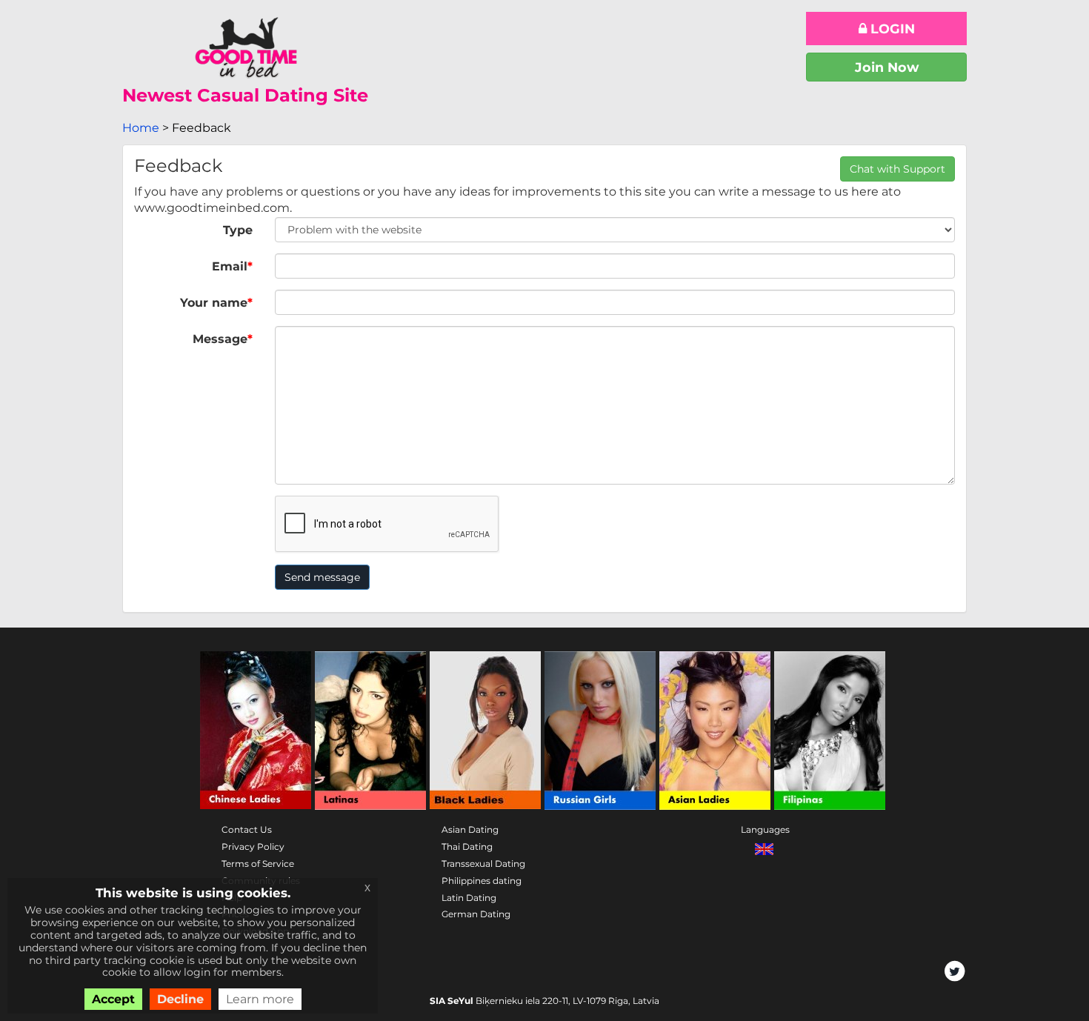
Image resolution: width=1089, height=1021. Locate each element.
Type (238, 230)
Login (891, 28)
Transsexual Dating (483, 863)
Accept (113, 999)
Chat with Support (897, 169)
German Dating (476, 913)
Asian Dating (470, 829)
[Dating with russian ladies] (600, 730)
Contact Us (247, 829)
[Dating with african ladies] (485, 730)
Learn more (260, 999)
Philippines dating (482, 880)
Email (232, 266)
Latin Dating (469, 897)
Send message (322, 577)
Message (223, 339)
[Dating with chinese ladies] (255, 730)
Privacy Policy (253, 846)
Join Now (887, 67)
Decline (180, 999)
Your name (216, 303)
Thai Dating (467, 846)
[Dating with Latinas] (370, 730)
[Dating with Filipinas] (829, 730)
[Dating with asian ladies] (714, 730)
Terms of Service (258, 863)
